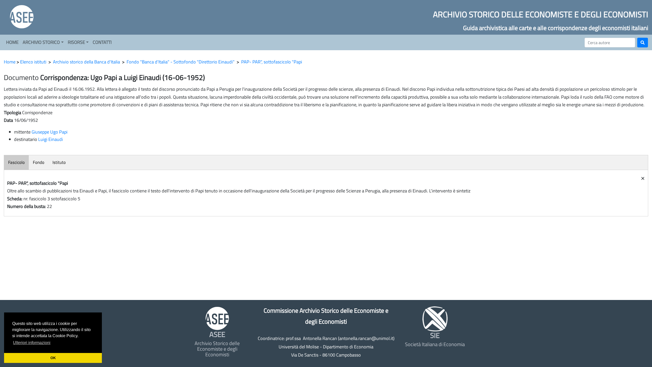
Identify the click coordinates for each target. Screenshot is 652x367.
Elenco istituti (33, 61)
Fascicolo (16, 162)
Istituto (59, 162)
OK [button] (53, 358)
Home (10, 61)
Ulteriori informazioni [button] (31, 342)
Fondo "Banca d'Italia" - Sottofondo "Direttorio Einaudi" (181, 61)
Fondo (38, 162)
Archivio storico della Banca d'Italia (86, 61)
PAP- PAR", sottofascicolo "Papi (271, 61)
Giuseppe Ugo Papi (49, 131)
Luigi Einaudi (50, 139)
